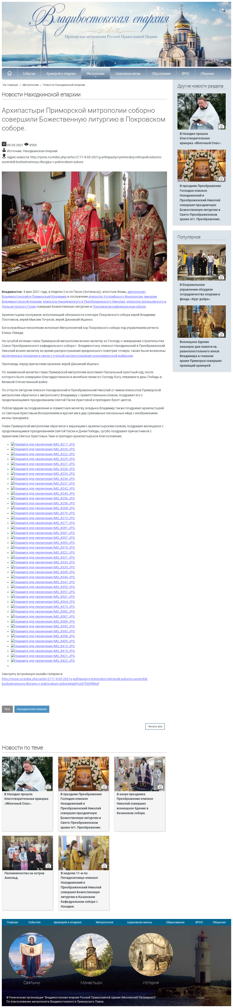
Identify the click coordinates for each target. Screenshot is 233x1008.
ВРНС (186, 73)
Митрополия (95, 73)
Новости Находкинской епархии (64, 85)
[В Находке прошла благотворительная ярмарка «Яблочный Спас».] (201, 128)
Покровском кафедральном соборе (119, 307)
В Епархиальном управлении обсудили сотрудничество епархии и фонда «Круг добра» (200, 292)
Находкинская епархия (40, 151)
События (29, 73)
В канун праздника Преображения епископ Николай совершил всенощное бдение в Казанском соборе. (135, 803)
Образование (161, 73)
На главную (10, 85)
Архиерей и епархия (61, 73)
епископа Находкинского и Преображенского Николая (84, 302)
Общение (207, 73)
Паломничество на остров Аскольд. (24, 875)
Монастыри (91, 982)
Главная (12, 922)
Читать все (155, 726)
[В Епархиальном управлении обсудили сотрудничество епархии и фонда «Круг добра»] (201, 279)
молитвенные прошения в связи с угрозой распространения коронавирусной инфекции (67, 356)
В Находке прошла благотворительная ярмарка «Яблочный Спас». (26, 799)
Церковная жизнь (128, 73)
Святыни (31, 982)
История (151, 982)
